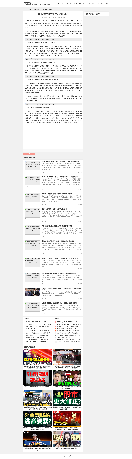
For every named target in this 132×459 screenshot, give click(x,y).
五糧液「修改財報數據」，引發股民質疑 (66, 328)
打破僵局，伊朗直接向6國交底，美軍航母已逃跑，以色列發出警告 (60, 258)
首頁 (58, 3)
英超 (84, 3)
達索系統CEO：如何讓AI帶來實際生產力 (35, 337)
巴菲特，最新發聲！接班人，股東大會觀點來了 (54, 209)
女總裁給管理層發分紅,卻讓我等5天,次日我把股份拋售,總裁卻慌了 (59, 303)
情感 (67, 3)
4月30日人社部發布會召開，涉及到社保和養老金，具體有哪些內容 (60, 177)
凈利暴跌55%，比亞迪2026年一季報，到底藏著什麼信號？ (71, 339)
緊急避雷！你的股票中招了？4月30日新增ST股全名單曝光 (71, 330)
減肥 (102, 3)
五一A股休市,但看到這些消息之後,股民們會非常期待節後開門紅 (41, 339)
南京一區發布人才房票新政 (32, 328)
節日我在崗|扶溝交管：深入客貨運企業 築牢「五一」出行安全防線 (73, 322)
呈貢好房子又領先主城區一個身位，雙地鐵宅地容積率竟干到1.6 (72, 326)
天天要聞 (27, 3)
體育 (71, 3)
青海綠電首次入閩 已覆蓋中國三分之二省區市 (36, 322)
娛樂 (62, 3)
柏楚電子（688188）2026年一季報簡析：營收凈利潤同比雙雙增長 (73, 324)
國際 (106, 3)
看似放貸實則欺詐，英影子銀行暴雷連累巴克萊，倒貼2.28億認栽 (41, 335)
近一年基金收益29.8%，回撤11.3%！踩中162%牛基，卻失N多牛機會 (73, 335)
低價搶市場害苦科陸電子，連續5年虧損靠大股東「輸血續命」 (58, 241)
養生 (93, 3)
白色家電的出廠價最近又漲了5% (64, 337)
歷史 (75, 3)
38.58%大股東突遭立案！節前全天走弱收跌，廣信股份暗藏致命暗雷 (60, 161)
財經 (30, 9)
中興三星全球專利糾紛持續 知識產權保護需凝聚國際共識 (57, 194)
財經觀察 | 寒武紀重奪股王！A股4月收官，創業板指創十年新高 (73, 341)
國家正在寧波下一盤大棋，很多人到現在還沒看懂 (37, 326)
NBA (89, 3)
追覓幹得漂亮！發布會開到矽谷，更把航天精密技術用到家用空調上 (42, 324)
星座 (98, 3)
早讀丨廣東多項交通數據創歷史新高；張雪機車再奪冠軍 (57, 226)
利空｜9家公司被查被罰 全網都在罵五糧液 (36, 341)
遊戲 (80, 3)
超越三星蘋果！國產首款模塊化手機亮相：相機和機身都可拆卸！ (59, 273)
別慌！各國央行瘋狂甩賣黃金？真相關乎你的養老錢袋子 (39, 333)
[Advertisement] (53, 135)
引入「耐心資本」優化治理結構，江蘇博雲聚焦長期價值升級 (40, 330)
